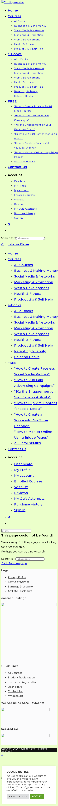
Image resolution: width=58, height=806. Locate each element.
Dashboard (23, 464)
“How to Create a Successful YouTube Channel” (31, 420)
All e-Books (23, 311)
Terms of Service (18, 581)
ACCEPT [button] (36, 796)
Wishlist (21, 487)
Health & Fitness (28, 294)
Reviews (21, 493)
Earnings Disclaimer (21, 586)
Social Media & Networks (34, 276)
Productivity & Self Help (33, 299)
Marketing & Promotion (33, 282)
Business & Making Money (36, 271)
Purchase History (28, 504)
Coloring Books (26, 357)
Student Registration (21, 677)
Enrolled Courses (28, 481)
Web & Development (31, 288)
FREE (12, 363)
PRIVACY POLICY (18, 796)
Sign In (19, 510)
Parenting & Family (30, 351)
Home (13, 253)
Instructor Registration (22, 682)
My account (24, 475)
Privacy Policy (17, 577)
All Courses (23, 265)
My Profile (22, 470)
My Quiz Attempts (29, 499)
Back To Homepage (14, 563)
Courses (14, 259)
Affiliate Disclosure (20, 591)
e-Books (14, 305)
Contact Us (17, 449)
